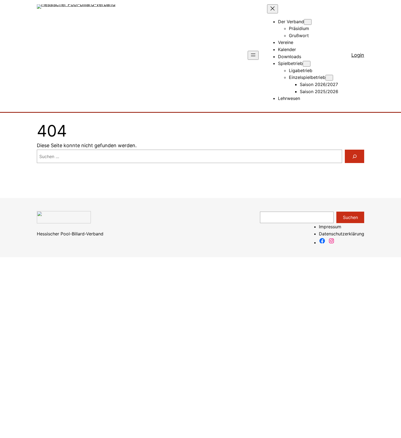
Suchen (350, 217)
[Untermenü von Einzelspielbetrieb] (329, 78)
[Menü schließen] (272, 8)
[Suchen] (354, 156)
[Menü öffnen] (253, 55)
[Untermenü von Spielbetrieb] (306, 64)
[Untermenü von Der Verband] (308, 22)
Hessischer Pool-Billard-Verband (70, 233)
